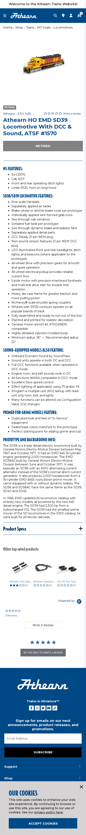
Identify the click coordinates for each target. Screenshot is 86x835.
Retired (43, 146)
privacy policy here (48, 812)
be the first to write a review (43, 652)
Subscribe (43, 752)
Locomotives (63, 27)
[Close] (81, 787)
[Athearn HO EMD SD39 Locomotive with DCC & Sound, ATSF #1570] (43, 65)
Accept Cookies (43, 823)
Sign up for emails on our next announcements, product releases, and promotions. (43, 725)
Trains (30, 27)
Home (8, 27)
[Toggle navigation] (7, 16)
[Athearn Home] (24, 15)
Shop (19, 27)
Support (10, 767)
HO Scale (44, 27)
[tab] (43, 625)
